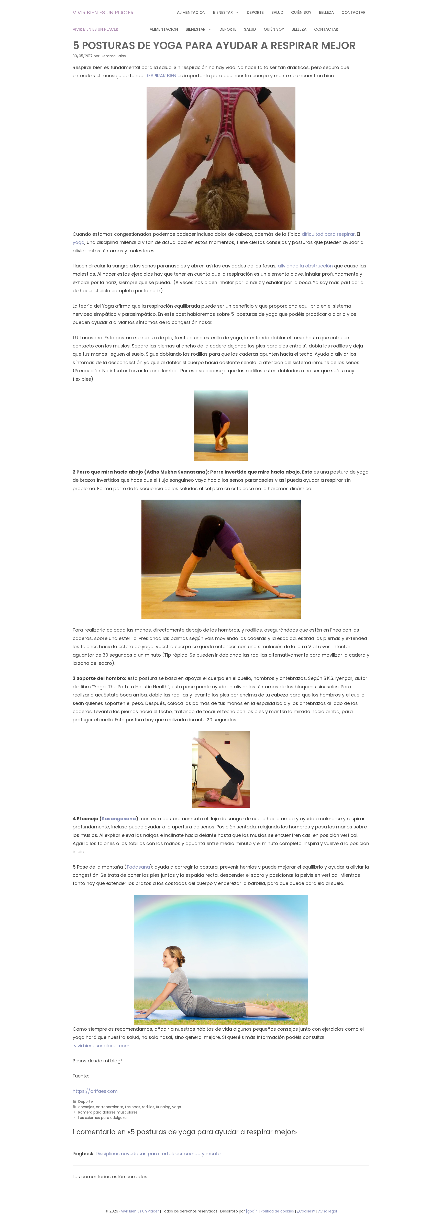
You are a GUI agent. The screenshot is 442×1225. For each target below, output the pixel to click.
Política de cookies (277, 1211)
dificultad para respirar (328, 234)
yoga (78, 242)
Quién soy (301, 12)
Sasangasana (119, 818)
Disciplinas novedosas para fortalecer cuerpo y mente (158, 1153)
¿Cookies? (306, 1211)
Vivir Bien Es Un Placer (140, 1211)
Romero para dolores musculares (108, 1112)
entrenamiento (109, 1106)
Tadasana (138, 867)
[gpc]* (252, 1211)
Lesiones (132, 1106)
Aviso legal (327, 1211)
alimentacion (191, 12)
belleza (326, 12)
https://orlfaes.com (95, 1091)
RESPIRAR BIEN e (163, 75)
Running (163, 1106)
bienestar (223, 12)
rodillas (148, 1106)
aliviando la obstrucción (305, 266)
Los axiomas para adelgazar (103, 1117)
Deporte (255, 12)
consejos (86, 1106)
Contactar (353, 12)
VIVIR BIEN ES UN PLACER (103, 12)
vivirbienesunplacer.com (101, 1045)
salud (277, 12)
